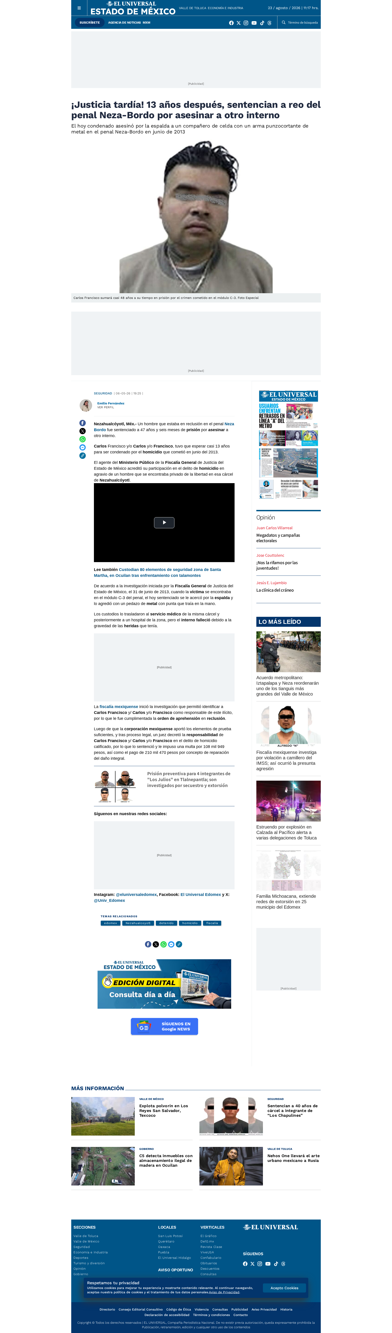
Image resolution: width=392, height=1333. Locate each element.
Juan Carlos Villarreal (274, 527)
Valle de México (86, 1241)
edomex (110, 923)
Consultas (208, 1274)
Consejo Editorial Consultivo (141, 1309)
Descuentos (210, 1268)
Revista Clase (211, 1247)
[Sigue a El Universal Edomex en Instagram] (247, 24)
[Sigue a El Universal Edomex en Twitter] (240, 24)
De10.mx (207, 1241)
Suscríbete (90, 22)
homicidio (190, 923)
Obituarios (209, 1263)
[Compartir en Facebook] (82, 423)
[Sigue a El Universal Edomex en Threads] (270, 24)
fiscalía (212, 923)
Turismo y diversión (89, 1263)
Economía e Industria (225, 8)
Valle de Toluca (192, 8)
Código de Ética (178, 1309)
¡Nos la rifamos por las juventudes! (277, 565)
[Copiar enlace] (82, 456)
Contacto (240, 1315)
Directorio (107, 1309)
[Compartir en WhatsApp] (82, 439)
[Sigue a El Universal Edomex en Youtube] (255, 24)
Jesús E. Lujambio (271, 582)
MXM (146, 22)
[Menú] (79, 8)
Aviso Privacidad (264, 1309)
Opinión (265, 517)
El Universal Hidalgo (174, 1257)
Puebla (163, 1252)
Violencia (202, 1309)
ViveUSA (207, 1252)
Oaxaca (164, 1247)
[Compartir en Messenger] (82, 447)
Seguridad (103, 393)
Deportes (81, 1257)
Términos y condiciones (211, 1315)
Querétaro (166, 1241)
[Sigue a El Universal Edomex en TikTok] (263, 24)
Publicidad (239, 1309)
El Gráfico (209, 1236)
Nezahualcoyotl (138, 923)
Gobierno (81, 1274)
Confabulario (211, 1257)
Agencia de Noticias (124, 22)
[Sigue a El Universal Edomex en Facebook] (232, 24)
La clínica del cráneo (275, 590)
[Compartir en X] (82, 431)
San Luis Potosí (170, 1236)
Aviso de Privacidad (224, 1292)
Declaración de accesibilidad (167, 1315)
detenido (166, 923)
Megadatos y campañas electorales (278, 538)
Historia (286, 1309)
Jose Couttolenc (270, 555)
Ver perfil (105, 407)
